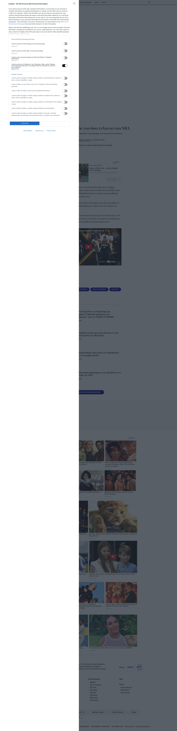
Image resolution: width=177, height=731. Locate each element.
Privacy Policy (51, 130)
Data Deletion (27, 130)
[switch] (65, 43)
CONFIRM (24, 123)
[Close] (75, 4)
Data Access (39, 130)
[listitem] (39, 39)
